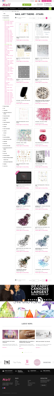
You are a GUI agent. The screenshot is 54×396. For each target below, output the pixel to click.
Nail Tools (5, 153)
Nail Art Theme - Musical (8, 96)
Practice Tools (6, 159)
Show (40, 280)
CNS (4, 108)
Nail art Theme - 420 (8, 102)
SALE (33, 8)
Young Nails (5, 110)
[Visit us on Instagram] (5, 388)
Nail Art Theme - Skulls (8, 92)
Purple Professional (7, 122)
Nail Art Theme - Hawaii (8, 78)
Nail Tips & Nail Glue (7, 145)
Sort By (30, 280)
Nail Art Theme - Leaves (8, 22)
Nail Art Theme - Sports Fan (9, 97)
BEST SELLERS (20, 8)
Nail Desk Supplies (6, 155)
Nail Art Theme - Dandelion (9, 36)
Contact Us (29, 385)
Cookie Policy (30, 384)
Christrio (5, 126)
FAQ (16, 385)
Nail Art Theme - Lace (8, 69)
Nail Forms (5, 143)
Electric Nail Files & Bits (7, 139)
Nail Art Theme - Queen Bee (9, 21)
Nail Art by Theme (8, 11)
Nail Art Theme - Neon (8, 31)
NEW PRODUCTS (13, 8)
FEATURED (27, 8)
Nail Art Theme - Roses (8, 100)
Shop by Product (6, 106)
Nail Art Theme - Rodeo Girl (9, 68)
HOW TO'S (44, 8)
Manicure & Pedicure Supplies (8, 157)
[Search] (50, 8)
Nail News (16, 381)
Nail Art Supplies (6, 15)
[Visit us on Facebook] (3, 388)
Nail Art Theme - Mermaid (9, 95)
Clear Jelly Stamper (7, 128)
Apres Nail (5, 124)
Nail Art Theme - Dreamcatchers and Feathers (8, 76)
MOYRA (5, 120)
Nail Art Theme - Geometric (9, 63)
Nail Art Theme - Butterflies (9, 26)
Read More (4, 347)
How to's (16, 382)
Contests (29, 380)
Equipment (5, 141)
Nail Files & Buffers (7, 137)
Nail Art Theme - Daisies (8, 101)
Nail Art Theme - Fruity (8, 32)
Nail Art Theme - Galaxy (8, 40)
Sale (28, 381)
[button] (22, 352)
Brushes (5, 151)
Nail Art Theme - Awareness (9, 60)
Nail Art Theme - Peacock (9, 73)
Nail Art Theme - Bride (8, 35)
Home (3, 11)
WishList (23, 34)
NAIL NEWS (38, 8)
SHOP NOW (27, 294)
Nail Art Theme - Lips (8, 30)
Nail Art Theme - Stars (8, 44)
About (16, 380)
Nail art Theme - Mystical (9, 37)
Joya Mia (5, 130)
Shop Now (6, 8)
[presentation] (1, 362)
